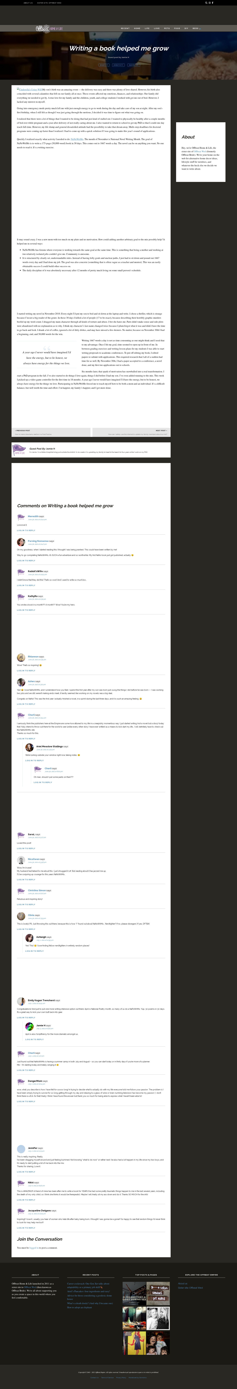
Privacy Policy (121, 1378)
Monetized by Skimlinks (138, 1378)
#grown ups (134, 65)
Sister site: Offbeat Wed (49, 3)
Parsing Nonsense (38, 541)
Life (147, 28)
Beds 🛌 (197, 28)
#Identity (104, 65)
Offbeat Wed (200, 151)
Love (157, 28)
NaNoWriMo (77, 139)
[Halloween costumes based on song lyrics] (134, 1343)
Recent (125, 28)
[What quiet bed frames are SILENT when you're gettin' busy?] (134, 1294)
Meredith (33, 516)
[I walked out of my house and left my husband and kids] (158, 1319)
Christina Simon (37, 890)
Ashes (31, 681)
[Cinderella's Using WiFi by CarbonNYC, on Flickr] (29, 89)
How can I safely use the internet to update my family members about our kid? (137, 434)
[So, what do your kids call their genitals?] (158, 1343)
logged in (34, 1247)
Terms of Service (107, 1378)
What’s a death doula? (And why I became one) (90, 1303)
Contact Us (95, 1378)
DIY (186, 28)
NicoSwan (34, 859)
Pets (167, 28)
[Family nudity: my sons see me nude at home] (158, 1294)
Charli (31, 714)
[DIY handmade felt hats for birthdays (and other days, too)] (134, 1319)
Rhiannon (33, 656)
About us (28, 3)
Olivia (31, 915)
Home (137, 28)
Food (177, 28)
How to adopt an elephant (79, 1307)
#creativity (118, 65)
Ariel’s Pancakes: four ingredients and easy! (88, 1291)
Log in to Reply (26, 530)
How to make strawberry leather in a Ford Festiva (33, 434)
